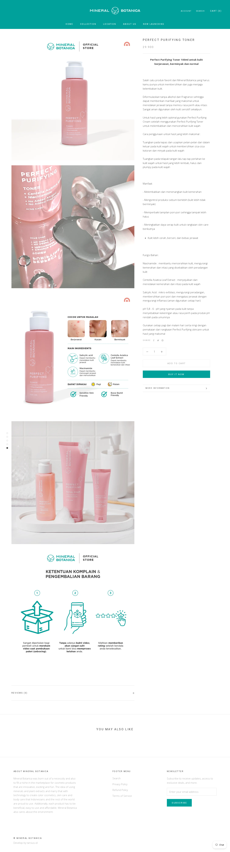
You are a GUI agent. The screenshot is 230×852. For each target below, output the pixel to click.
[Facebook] (154, 340)
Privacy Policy (119, 784)
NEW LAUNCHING (153, 24)
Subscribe (179, 802)
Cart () (216, 11)
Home (69, 24)
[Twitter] (158, 340)
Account (186, 11)
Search (200, 11)
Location (109, 24)
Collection (88, 24)
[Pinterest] (162, 340)
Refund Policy (120, 790)
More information (157, 388)
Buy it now (176, 374)
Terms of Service (122, 795)
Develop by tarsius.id (25, 842)
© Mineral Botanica (27, 838)
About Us (129, 24)
